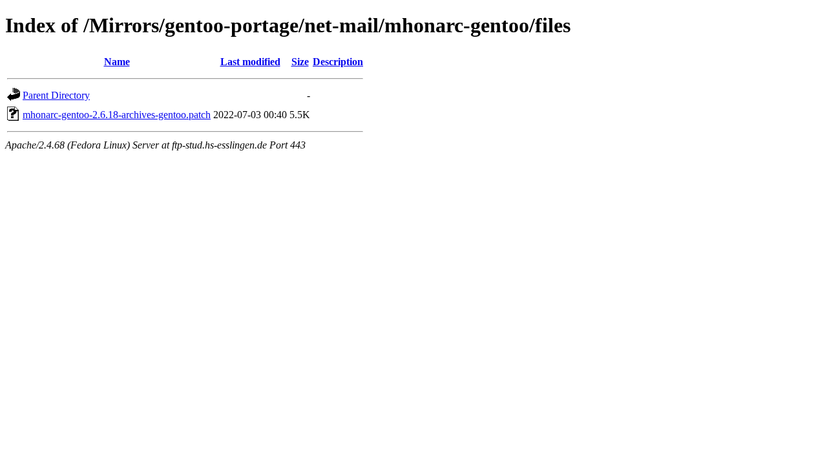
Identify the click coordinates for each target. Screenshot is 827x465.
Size (300, 61)
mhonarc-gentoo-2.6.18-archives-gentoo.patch (117, 114)
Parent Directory (56, 95)
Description (338, 61)
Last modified (250, 61)
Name (117, 61)
